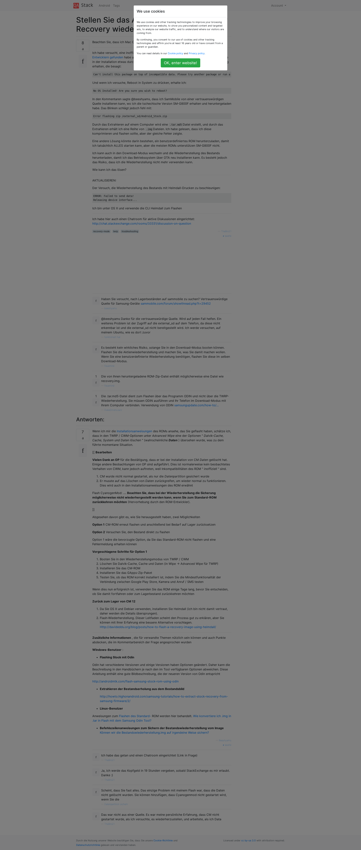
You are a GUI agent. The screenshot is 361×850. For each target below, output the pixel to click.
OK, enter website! (180, 63)
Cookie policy (175, 53)
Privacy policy (197, 53)
